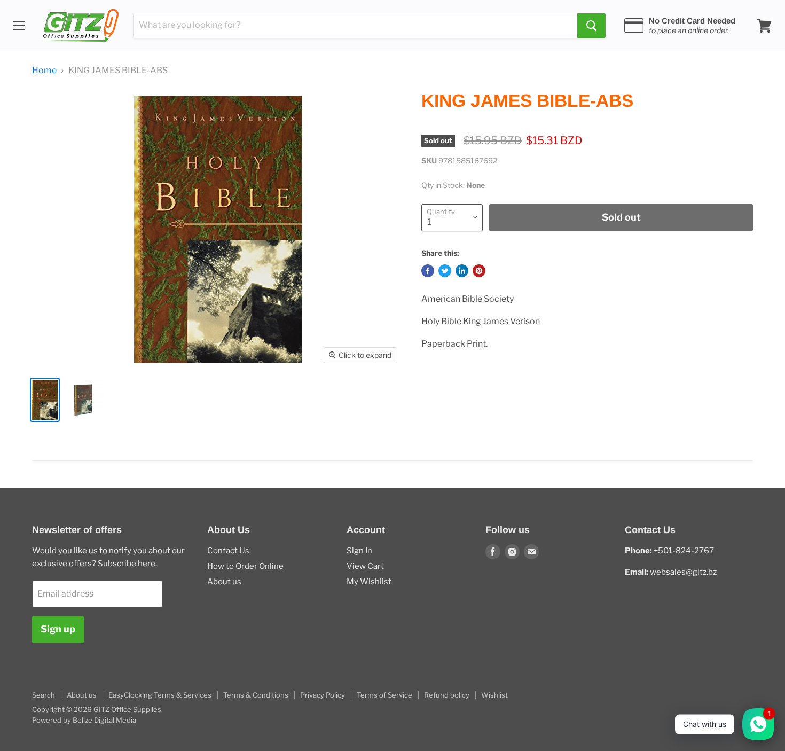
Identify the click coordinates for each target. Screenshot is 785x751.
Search (43, 695)
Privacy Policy (322, 695)
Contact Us (228, 551)
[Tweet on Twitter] (444, 270)
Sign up (58, 629)
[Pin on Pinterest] (479, 270)
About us (224, 581)
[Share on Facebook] (427, 270)
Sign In (359, 551)
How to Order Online (245, 566)
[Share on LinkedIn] (462, 270)
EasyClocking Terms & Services (159, 695)
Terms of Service (384, 695)
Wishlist (494, 695)
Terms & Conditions (255, 695)
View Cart (365, 566)
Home (44, 70)
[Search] (591, 25)
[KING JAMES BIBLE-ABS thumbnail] (45, 400)
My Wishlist (369, 581)
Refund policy (446, 695)
